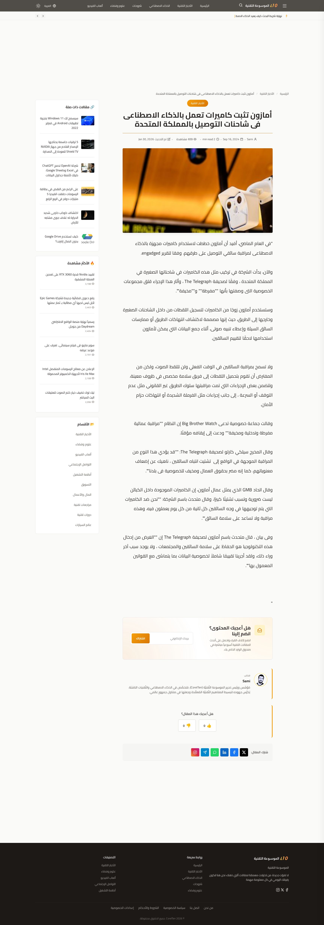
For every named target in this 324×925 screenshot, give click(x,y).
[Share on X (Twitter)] (244, 752)
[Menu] (284, 6)
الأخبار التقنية (185, 5)
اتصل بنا (194, 907)
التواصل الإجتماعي (80, 464)
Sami (250, 139)
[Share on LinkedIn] (224, 752)
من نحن (208, 907)
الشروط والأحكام (148, 907)
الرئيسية (204, 5)
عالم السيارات (83, 525)
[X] (282, 890)
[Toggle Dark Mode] (38, 6)
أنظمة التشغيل (82, 474)
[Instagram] (195, 752)
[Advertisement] (162, 59)
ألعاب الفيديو (95, 5)
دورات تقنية (84, 514)
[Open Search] (241, 5)
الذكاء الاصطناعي (159, 5)
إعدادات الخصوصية (122, 907)
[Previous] (43, 16)
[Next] (37, 16)
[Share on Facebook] (234, 752)
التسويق (86, 484)
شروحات (137, 5)
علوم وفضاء (117, 5)
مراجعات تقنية (82, 505)
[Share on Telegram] (205, 752)
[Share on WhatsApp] (215, 752)
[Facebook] (286, 890)
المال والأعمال (82, 494)
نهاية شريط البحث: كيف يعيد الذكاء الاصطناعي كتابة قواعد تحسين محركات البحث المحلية (232, 16)
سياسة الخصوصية (174, 907)
